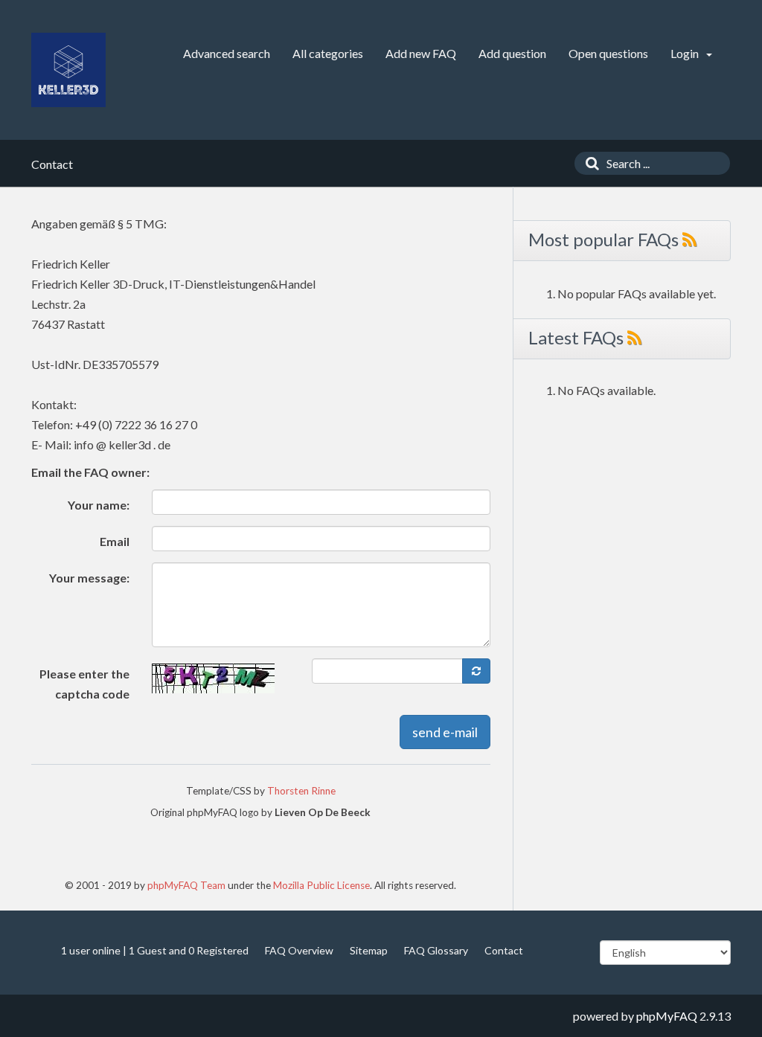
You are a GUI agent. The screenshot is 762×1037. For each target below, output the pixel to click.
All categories (327, 53)
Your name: (98, 505)
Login (685, 53)
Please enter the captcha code (84, 684)
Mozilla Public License (321, 885)
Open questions (608, 53)
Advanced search (226, 53)
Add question (512, 53)
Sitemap (369, 950)
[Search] (588, 163)
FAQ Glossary (436, 950)
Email (114, 541)
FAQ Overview (299, 950)
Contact (503, 950)
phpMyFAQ (666, 1016)
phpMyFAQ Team (186, 885)
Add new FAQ (420, 53)
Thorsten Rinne (301, 791)
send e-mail (445, 732)
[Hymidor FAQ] (68, 70)
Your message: (89, 578)
